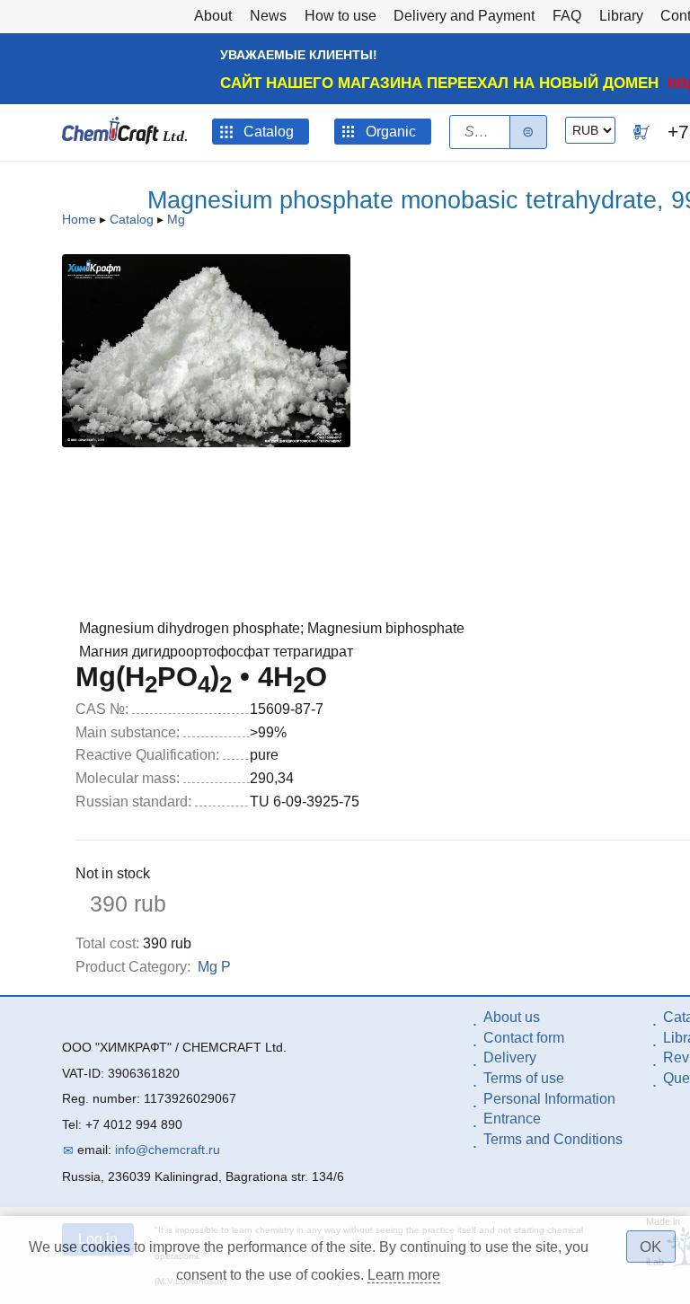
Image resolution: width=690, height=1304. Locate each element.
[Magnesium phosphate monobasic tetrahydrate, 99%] (206, 442)
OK (650, 1247)
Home (79, 219)
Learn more (403, 1274)
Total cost (107, 943)
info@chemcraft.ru (167, 1149)
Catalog (132, 219)
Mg (176, 219)
